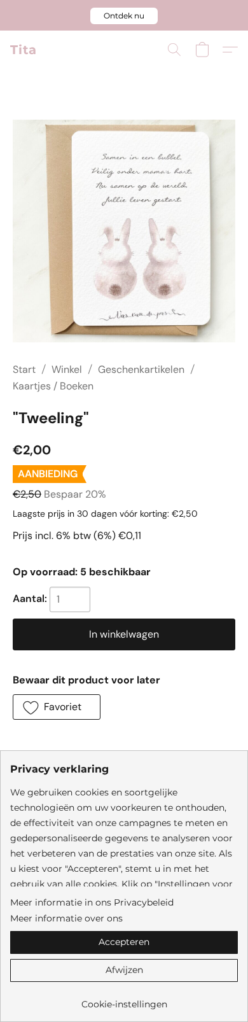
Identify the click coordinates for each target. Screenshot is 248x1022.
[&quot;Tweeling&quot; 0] (124, 231)
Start (24, 369)
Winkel (67, 369)
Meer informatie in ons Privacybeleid (92, 902)
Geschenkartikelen (141, 369)
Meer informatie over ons (66, 918)
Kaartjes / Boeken (53, 386)
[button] (124, 16)
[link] (124, 999)
